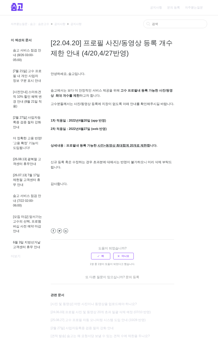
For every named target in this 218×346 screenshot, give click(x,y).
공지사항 (156, 7)
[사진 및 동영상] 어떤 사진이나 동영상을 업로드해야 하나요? (94, 304)
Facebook (53, 231)
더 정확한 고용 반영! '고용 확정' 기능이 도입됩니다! (27, 143)
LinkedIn (65, 231)
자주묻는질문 (194, 7)
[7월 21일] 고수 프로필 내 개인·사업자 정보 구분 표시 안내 (27, 75)
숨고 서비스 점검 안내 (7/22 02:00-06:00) (27, 200)
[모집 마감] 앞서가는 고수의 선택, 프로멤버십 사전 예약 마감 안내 (27, 224)
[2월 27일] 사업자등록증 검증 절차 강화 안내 (27, 122)
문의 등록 (173, 7)
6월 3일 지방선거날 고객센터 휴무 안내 (26, 244)
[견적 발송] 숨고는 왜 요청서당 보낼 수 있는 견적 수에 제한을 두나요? (100, 336)
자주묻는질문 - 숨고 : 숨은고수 (30, 24)
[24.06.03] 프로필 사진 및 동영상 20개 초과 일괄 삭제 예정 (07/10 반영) (101, 312)
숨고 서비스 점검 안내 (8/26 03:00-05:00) (27, 55)
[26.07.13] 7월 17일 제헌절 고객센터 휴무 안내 (26, 179)
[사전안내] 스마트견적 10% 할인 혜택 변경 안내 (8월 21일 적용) (27, 99)
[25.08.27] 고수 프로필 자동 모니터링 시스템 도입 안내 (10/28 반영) (98, 320)
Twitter (59, 231)
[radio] (100, 256)
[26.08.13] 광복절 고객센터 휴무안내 (27, 161)
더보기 (15, 256)
